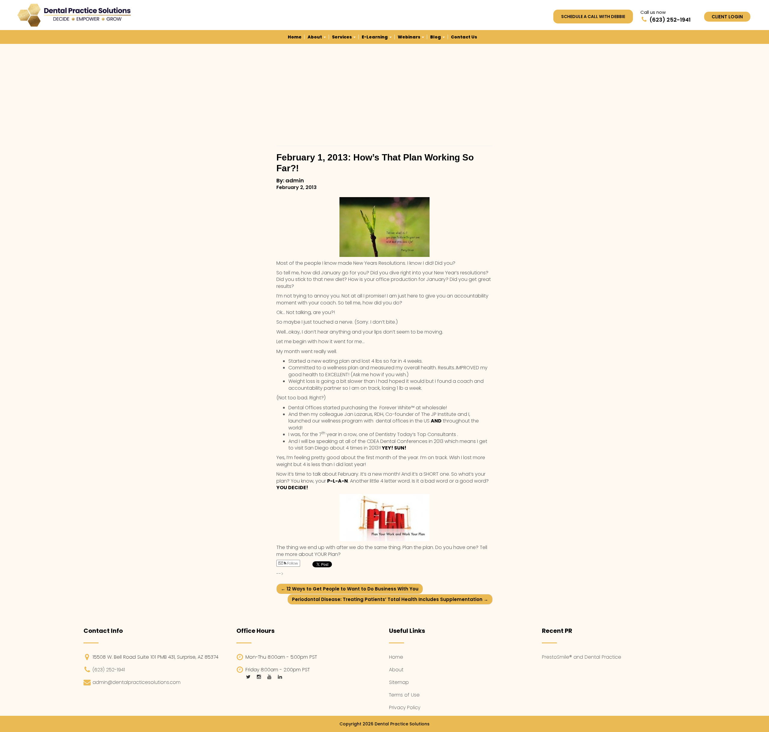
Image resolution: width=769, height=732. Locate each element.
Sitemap (399, 682)
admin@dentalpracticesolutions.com (137, 682)
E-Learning (375, 37)
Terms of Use (404, 694)
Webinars (409, 37)
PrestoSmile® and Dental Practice (581, 657)
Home (295, 37)
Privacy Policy (404, 707)
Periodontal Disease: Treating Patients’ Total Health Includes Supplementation (390, 599)
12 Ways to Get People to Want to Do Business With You (349, 589)
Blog (436, 37)
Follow (292, 563)
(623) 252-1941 (109, 669)
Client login (727, 17)
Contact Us (464, 37)
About (315, 37)
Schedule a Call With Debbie (593, 17)
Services (342, 37)
